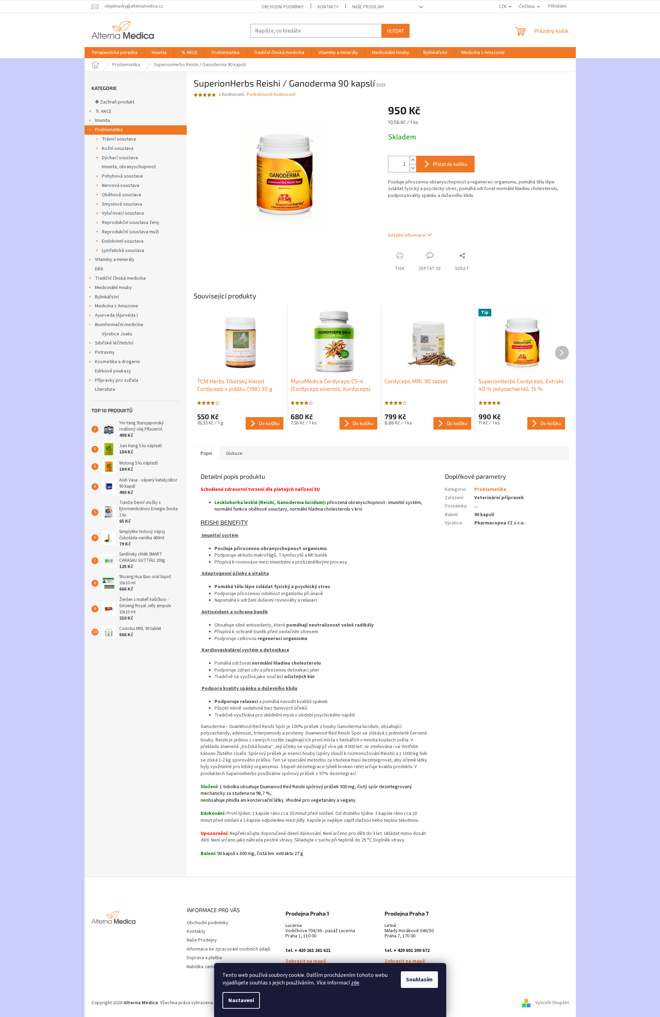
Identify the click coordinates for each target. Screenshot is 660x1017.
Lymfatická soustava (123, 250)
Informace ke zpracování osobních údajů (228, 949)
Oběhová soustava (121, 194)
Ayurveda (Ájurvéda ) (116, 315)
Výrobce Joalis (117, 334)
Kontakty (328, 7)
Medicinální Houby (113, 287)
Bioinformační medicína (119, 324)
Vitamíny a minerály (114, 259)
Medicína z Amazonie (116, 306)
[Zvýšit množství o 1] (412, 160)
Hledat (395, 31)
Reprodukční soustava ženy (130, 222)
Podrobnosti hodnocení (271, 94)
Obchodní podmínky (283, 7)
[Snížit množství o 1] (412, 168)
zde (355, 983)
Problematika (109, 129)
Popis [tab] (206, 453)
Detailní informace (406, 235)
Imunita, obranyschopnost (129, 166)
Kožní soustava (117, 148)
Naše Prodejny (368, 7)
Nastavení (241, 1000)
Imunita (102, 120)
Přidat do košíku (450, 164)
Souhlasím (419, 979)
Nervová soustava (120, 185)
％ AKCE (103, 111)
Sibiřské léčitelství (114, 343)
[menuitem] (114, 52)
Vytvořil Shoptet (552, 1002)
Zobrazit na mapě (305, 961)
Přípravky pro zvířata (116, 380)
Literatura (105, 389)
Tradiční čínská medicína (120, 278)
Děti (99, 269)
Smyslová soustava (122, 204)
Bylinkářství (107, 297)
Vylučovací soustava (123, 213)
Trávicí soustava (119, 139)
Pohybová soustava (122, 176)
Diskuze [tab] (234, 453)
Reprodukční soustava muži (130, 231)
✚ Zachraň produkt (114, 102)
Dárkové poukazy (113, 371)
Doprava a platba (204, 957)
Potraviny (105, 352)
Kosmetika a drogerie (117, 361)
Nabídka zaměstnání (207, 966)
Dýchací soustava (120, 157)
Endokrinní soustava (122, 241)
